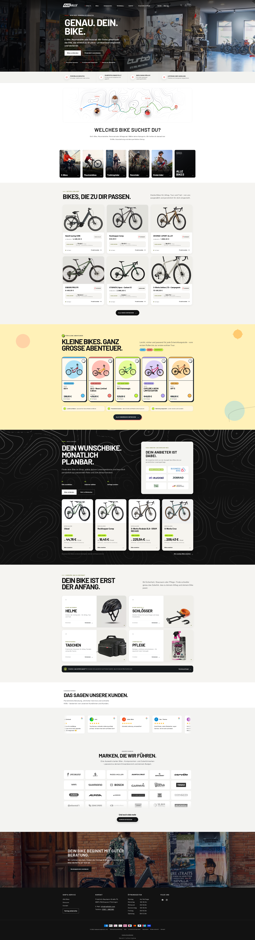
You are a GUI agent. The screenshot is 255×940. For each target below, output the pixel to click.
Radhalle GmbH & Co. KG (101, 929)
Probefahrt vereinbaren (93, 53)
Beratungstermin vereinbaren (80, 869)
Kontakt (65, 905)
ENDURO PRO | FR (71, 287)
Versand (163, 929)
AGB (125, 929)
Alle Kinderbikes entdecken (127, 417)
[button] (98, 6)
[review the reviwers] (90, 718)
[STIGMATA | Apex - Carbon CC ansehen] (127, 270)
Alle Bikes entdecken (127, 313)
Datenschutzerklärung (116, 929)
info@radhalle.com (108, 906)
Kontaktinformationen (134, 929)
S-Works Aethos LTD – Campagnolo (166, 287)
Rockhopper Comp (116, 236)
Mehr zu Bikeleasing (86, 492)
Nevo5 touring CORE (72, 236)
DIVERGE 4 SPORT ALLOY (163, 236)
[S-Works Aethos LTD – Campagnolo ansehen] (171, 270)
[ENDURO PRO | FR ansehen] (83, 270)
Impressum (145, 929)
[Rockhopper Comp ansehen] (127, 218)
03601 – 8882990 (108, 909)
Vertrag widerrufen (70, 911)
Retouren (66, 902)
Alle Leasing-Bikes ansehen (183, 554)
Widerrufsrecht (154, 929)
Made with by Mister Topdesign (127, 938)
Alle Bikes (66, 899)
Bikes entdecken (72, 53)
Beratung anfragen (185, 669)
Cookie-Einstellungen (127, 935)
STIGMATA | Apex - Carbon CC (120, 287)
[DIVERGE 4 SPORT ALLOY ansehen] (171, 218)
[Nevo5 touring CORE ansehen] (83, 218)
